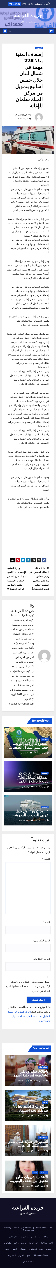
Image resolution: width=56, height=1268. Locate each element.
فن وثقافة (32, 1249)
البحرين (21, 1255)
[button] (10, 31)
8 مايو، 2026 (40, 1116)
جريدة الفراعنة (28, 15)
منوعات (22, 1249)
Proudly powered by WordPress (18, 1227)
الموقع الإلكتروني (42, 959)
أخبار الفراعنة (47, 1243)
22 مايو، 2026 (39, 1080)
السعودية (39, 48)
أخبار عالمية (13, 1236)
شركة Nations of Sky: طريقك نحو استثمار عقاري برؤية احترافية (30, 1110)
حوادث (24, 1243)
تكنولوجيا (7, 1243)
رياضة (16, 1243)
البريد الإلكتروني (42, 940)
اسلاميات (24, 1236)
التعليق (46, 859)
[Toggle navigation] (30, 31)
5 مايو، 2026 (40, 1151)
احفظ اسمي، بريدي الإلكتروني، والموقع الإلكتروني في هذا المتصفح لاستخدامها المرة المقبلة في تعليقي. (28, 986)
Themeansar (28, 1230)
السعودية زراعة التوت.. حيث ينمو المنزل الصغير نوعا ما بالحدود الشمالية (30, 747)
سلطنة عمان (43, 1067)
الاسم (47, 922)
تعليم (7, 1249)
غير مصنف (43, 1172)
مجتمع (48, 1249)
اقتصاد (45, 1102)
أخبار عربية (34, 1243)
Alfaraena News (41, 1255)
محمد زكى (25, 753)
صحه (41, 1249)
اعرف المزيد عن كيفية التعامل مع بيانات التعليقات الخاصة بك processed (29, 1016)
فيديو (29, 1255)
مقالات (35, 1172)
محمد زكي (35, 1236)
